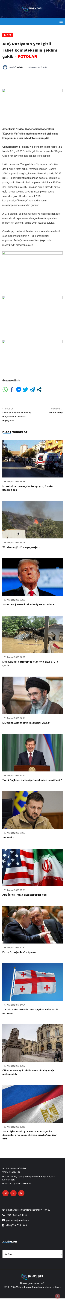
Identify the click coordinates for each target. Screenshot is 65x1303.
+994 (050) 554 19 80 (16, 1215)
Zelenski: (8, 837)
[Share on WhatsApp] (5, 389)
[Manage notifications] (57, 1296)
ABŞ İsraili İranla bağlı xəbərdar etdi (24, 894)
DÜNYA (7, 35)
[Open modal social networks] (39, 389)
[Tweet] (25, 389)
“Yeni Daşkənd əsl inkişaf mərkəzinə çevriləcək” (32, 780)
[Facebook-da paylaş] (12, 389)
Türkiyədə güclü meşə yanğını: (21, 547)
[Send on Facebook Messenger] (18, 389)
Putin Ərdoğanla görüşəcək (19, 952)
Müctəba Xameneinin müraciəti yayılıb (26, 722)
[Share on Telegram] (32, 389)
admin (20, 67)
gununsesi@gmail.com (17, 1220)
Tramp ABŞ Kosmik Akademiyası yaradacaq (28, 604)
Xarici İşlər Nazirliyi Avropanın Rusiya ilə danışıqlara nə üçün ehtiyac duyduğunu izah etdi (29, 1135)
